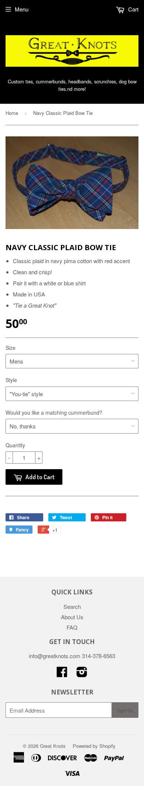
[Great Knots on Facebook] (62, 674)
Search (72, 606)
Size (11, 347)
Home (12, 112)
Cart (132, 9)
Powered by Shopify (94, 745)
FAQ (72, 627)
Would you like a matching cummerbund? (54, 412)
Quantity (15, 445)
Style (11, 380)
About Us (72, 617)
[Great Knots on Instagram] (82, 674)
